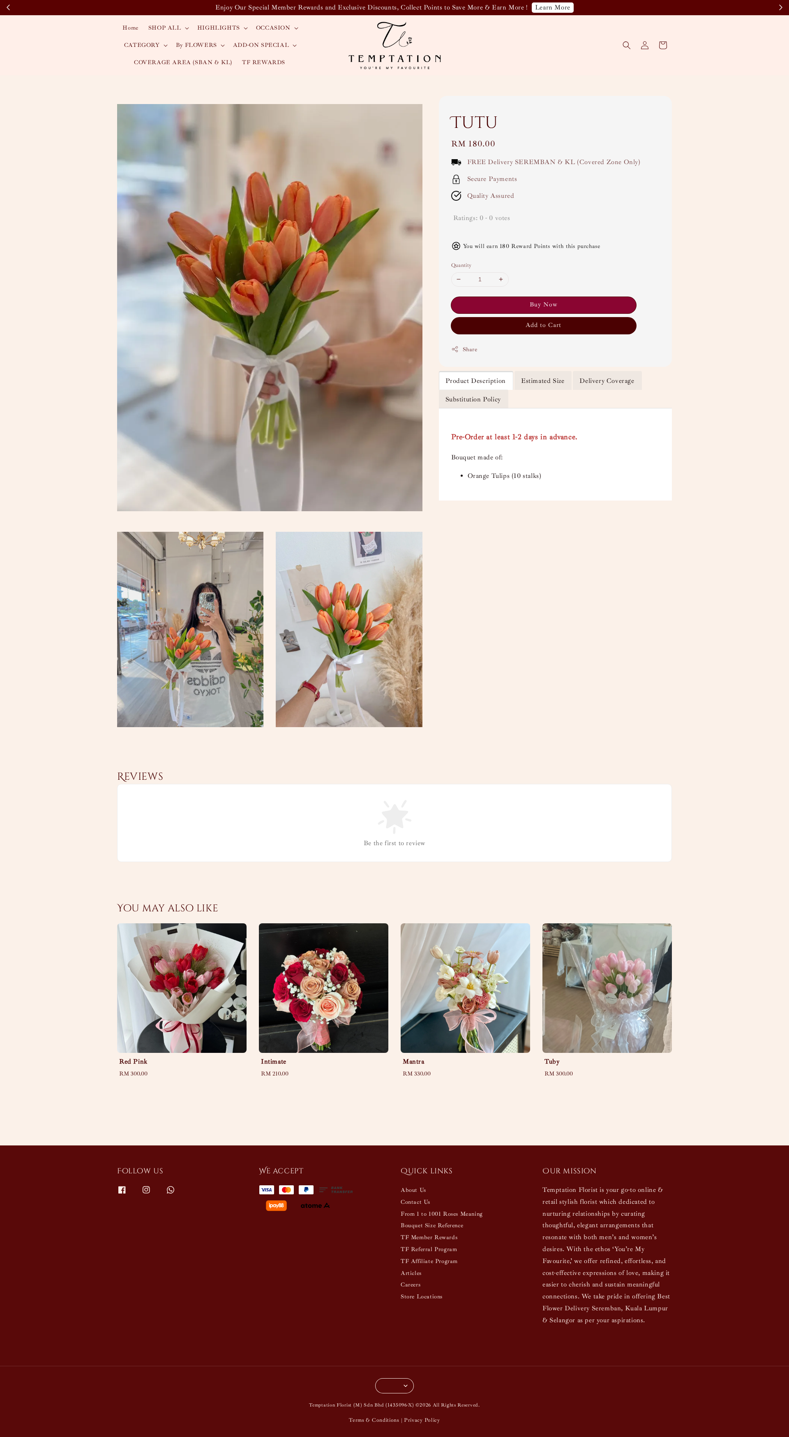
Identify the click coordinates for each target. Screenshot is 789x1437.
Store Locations (422, 1296)
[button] (627, 45)
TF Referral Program (429, 1249)
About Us (413, 1190)
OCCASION (273, 27)
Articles (411, 1273)
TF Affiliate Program (429, 1261)
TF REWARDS (263, 62)
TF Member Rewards (429, 1237)
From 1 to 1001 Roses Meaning (442, 1213)
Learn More (552, 7)
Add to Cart (543, 325)
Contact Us (415, 1201)
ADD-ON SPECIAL (261, 45)
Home (130, 27)
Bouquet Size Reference (432, 1225)
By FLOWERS (196, 45)
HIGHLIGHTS (218, 27)
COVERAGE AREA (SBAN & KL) (183, 62)
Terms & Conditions (374, 1420)
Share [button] (470, 349)
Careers (410, 1284)
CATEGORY (142, 45)
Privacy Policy (422, 1420)
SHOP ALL (164, 27)
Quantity (461, 265)
